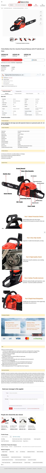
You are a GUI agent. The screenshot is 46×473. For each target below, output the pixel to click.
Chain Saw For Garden (32, 459)
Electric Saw (12, 451)
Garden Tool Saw (27, 462)
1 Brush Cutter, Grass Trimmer (17, 439)
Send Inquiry (11, 59)
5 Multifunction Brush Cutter (17, 441)
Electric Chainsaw (40, 451)
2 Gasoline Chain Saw (27, 439)
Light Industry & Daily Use (8, 8)
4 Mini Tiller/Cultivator (5, 441)
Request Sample (19, 62)
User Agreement (29, 468)
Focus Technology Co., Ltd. (16, 468)
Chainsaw (26, 8)
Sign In (3, 86)
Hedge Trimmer (4, 451)
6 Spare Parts (25, 441)
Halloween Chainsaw (31, 451)
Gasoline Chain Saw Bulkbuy (38, 462)
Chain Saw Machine (5, 457)
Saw (17, 451)
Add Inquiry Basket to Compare (23, 43)
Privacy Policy (40, 468)
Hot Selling (3, 439)
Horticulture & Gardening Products (18, 8)
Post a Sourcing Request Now (33, 408)
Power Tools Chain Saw (6, 462)
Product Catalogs (17, 436)
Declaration (34, 468)
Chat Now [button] (35, 60)
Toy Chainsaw (22, 451)
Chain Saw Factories (26, 457)
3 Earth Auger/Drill (37, 439)
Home (2, 8)
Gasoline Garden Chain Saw (17, 462)
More (2, 464)
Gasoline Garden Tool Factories (7, 459)
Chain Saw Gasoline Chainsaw (20, 459)
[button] (41, 93)
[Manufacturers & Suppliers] (23, 2)
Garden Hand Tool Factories (16, 457)
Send (11, 408)
